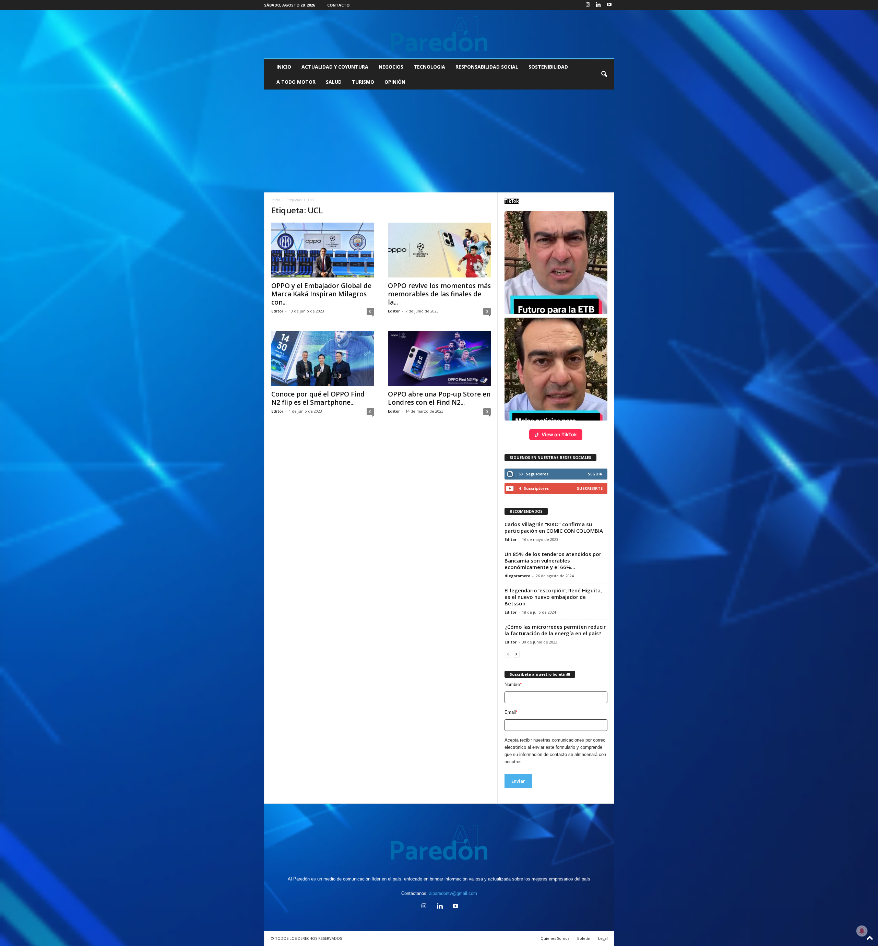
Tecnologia (429, 66)
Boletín (583, 938)
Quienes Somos (555, 938)
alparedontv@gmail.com (453, 893)
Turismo (363, 82)
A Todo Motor (296, 82)
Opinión (394, 82)
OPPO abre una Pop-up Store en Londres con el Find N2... (439, 398)
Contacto (338, 5)
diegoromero (517, 575)
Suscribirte (590, 488)
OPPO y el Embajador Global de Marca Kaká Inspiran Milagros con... (321, 294)
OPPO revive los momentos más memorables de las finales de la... (439, 294)
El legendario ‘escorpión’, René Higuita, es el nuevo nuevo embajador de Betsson (553, 597)
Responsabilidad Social (486, 66)
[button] (604, 74)
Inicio (283, 66)
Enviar (518, 781)
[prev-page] (508, 654)
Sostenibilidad (548, 66)
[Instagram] (588, 5)
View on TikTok (559, 434)
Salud (334, 82)
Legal (603, 938)
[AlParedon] (439, 34)
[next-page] (516, 654)
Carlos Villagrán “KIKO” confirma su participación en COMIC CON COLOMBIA (554, 527)
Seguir (595, 473)
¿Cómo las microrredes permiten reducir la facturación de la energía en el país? (555, 630)
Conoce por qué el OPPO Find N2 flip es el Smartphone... (318, 398)
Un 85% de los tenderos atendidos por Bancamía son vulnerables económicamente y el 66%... (553, 560)
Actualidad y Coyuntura (334, 66)
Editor (277, 311)
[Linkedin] (598, 5)
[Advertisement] (439, 141)
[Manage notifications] (861, 930)
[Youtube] (609, 5)
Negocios (391, 66)
